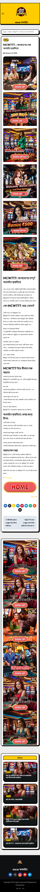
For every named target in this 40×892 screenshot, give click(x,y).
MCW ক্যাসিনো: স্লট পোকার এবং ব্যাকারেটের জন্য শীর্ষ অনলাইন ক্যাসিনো (18, 776)
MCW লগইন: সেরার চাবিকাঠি (14, 799)
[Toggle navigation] (2, 13)
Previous (8, 478)
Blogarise (30, 882)
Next (33, 497)
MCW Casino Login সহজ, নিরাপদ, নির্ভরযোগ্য (11, 523)
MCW (5, 40)
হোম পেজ (18, 888)
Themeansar (19, 885)
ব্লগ (23, 888)
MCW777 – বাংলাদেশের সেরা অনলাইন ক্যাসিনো (20, 843)
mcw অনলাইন (21, 22)
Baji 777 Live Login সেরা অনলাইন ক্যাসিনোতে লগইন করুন (27, 523)
